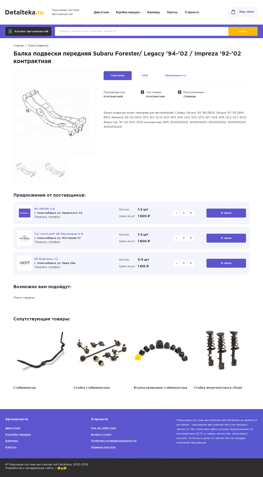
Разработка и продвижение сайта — (31, 468)
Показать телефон (47, 217)
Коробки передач (128, 12)
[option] (26, 170)
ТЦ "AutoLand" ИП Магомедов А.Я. (59, 234)
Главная (18, 46)
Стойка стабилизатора (92, 388)
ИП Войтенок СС (46, 259)
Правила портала (103, 447)
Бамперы (153, 12)
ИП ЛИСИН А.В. (44, 209)
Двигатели (101, 12)
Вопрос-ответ (101, 434)
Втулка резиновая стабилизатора (160, 388)
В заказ (226, 213)
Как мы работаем (103, 428)
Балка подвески (38, 46)
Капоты (172, 12)
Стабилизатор (24, 388)
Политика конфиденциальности (114, 441)
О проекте (192, 12)
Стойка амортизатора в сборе (218, 388)
